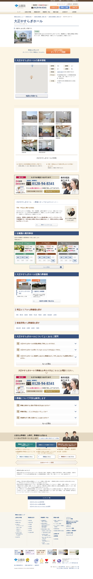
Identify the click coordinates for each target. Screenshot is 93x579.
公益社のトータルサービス (20, 525)
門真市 (40, 314)
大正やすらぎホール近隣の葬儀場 (37, 504)
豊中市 (21, 314)
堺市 (17, 314)
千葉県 (37, 328)
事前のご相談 (19, 527)
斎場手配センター (73, 568)
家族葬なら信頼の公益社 (46, 530)
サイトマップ (61, 4)
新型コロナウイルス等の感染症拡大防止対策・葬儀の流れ (72, 522)
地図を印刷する (32, 96)
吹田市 (26, 314)
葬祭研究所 (56, 528)
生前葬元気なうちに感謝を (46, 543)
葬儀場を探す (37, 12)
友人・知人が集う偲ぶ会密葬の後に (46, 538)
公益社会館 (31, 532)
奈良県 (33, 328)
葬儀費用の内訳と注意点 (44, 521)
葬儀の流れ (18, 522)
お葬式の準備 (28, 12)
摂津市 (30, 314)
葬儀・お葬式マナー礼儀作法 (58, 521)
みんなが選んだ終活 (62, 568)
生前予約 (18, 537)
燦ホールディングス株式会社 (69, 562)
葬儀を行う (19, 529)
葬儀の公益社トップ (20, 514)
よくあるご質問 (57, 523)
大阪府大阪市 (60, 71)
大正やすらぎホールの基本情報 (37, 501)
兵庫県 (28, 328)
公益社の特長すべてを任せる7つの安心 (19, 534)
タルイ (76, 566)
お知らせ (68, 526)
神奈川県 (18, 328)
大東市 (44, 314)
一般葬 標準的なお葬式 (46, 532)
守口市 (35, 314)
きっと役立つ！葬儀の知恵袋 (59, 526)
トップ (19, 12)
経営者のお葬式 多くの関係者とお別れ (46, 535)
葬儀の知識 (55, 12)
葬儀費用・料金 (46, 12)
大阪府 (30, 526)
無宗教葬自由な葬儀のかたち (46, 540)
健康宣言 (37, 565)
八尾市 (55, 314)
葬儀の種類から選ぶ (46, 529)
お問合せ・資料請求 (71, 530)
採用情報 (56, 539)
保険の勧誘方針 (29, 565)
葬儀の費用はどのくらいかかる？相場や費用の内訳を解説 (46, 525)
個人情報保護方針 (18, 565)
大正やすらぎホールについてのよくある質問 (40, 506)
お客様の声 (65, 12)
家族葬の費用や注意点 (59, 530)
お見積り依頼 (69, 532)
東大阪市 (50, 314)
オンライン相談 (70, 528)
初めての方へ (19, 520)
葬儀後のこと (19, 530)
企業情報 (74, 12)
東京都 (23, 328)
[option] (23, 288)
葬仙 (62, 566)
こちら (59, 82)
